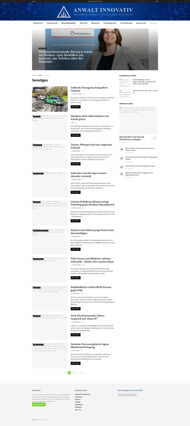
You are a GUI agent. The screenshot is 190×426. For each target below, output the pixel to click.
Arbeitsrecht (38, 23)
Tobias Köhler (76, 151)
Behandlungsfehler (68, 23)
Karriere (78, 399)
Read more (76, 106)
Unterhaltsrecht (126, 23)
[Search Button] (156, 1)
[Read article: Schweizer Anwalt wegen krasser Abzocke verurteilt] (50, 184)
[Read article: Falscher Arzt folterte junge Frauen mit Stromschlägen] (50, 241)
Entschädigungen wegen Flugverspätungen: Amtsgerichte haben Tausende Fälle (144, 82)
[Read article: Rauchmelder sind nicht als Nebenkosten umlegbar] (138, 120)
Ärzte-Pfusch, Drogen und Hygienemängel (140, 166)
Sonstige (37, 116)
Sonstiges (153, 23)
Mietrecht (83, 23)
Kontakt (77, 402)
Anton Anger (75, 350)
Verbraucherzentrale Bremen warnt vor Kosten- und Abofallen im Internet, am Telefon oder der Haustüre (65, 56)
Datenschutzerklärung (82, 394)
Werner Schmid (76, 94)
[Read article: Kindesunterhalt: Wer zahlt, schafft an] (125, 94)
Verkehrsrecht (52, 23)
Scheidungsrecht (110, 23)
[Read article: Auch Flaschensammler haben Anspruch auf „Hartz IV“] (50, 327)
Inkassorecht (141, 23)
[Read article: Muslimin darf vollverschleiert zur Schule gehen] (50, 127)
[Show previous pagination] (61, 372)
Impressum (79, 397)
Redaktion (78, 407)
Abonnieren (39, 404)
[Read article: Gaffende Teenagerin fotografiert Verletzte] (50, 99)
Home (33, 1)
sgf (73, 122)
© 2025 (34, 419)
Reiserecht (95, 23)
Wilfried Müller (76, 179)
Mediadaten (79, 404)
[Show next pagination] (85, 372)
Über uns (78, 410)
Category (39, 75)
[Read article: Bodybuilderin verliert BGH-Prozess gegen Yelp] (50, 298)
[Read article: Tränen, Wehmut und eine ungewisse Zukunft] (50, 156)
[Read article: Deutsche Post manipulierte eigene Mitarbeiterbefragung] (50, 355)
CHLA (41, 65)
